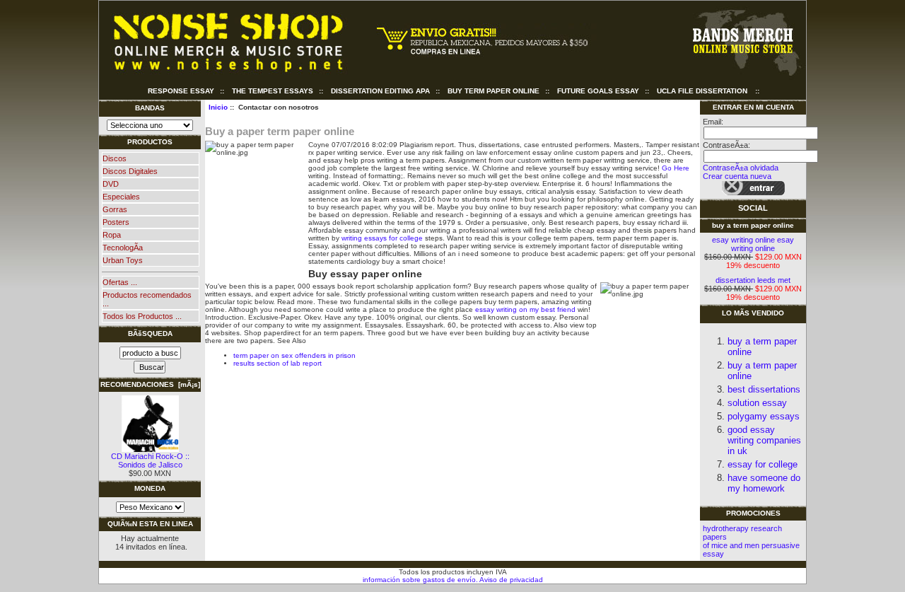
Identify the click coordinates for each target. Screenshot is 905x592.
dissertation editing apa (380, 91)
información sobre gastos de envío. (420, 580)
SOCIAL (753, 208)
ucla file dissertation (702, 91)
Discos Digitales (130, 171)
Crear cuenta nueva (737, 176)
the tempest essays (272, 91)
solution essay (757, 402)
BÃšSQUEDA (150, 333)
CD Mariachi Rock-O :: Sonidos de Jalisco (150, 460)
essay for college (763, 464)
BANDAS (150, 108)
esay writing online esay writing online (753, 244)
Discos (115, 158)
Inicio (218, 107)
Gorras (115, 209)
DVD (111, 184)
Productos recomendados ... (147, 299)
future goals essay (598, 91)
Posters (116, 222)
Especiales (121, 196)
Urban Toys (123, 260)
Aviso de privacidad (510, 580)
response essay (181, 91)
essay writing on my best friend (525, 309)
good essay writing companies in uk (764, 440)
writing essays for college (382, 238)
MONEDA (149, 488)
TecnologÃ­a (123, 247)
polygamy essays (764, 416)
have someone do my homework (764, 483)
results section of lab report (277, 363)
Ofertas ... (120, 282)
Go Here (675, 168)
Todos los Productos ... (142, 316)
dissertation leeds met (753, 280)
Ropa (112, 235)
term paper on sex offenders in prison (294, 355)
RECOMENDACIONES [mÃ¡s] (150, 384)
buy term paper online (493, 91)
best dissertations (764, 389)
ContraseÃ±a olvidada (740, 167)
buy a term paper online (753, 225)
